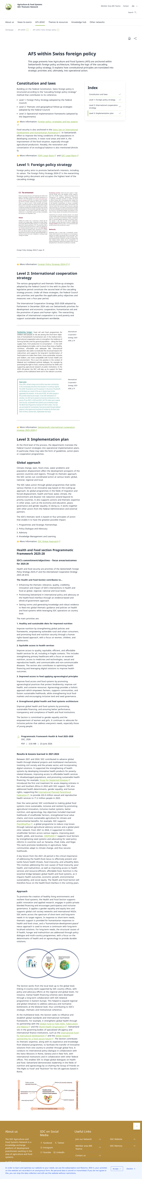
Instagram (48, 1147)
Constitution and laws (98, 94)
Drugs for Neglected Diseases (54, 780)
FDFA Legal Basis (46, 155)
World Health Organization (51, 1026)
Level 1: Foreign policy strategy (102, 100)
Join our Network (83, 1139)
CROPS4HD (49, 836)
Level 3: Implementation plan (101, 113)
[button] (10, 22)
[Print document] (129, 38)
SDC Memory (116, 1145)
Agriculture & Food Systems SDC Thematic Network (30, 5)
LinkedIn (60, 1152)
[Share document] (135, 38)
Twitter (61, 1142)
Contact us (80, 1155)
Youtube (47, 1152)
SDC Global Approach (48, 541)
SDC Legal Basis (68, 155)
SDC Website (116, 1139)
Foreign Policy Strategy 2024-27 (53, 264)
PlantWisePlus (23, 824)
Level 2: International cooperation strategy (103, 106)
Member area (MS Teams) (83, 1147)
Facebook (47, 1142)
